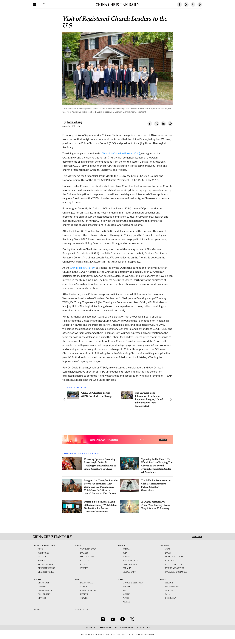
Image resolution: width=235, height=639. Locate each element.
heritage (170, 561)
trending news (88, 549)
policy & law (87, 557)
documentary (172, 587)
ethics (83, 564)
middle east (129, 572)
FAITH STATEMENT (124, 628)
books (168, 553)
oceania (127, 568)
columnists (44, 594)
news (40, 549)
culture (164, 546)
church (169, 583)
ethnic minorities (174, 568)
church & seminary (133, 583)
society (84, 553)
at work (84, 587)
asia (125, 553)
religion (84, 561)
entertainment (88, 590)
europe (126, 557)
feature (42, 557)
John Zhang (74, 122)
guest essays (45, 590)
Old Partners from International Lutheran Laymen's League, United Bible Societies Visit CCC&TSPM (149, 399)
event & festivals (174, 564)
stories (84, 568)
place (126, 598)
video (163, 579)
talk (167, 594)
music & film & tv (174, 557)
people (126, 602)
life (77, 579)
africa (126, 549)
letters (42, 598)
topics (41, 561)
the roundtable (46, 564)
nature (126, 594)
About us (90, 628)
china (78, 546)
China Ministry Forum (82, 267)
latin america (130, 564)
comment (43, 587)
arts (167, 549)
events (126, 587)
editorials (43, 583)
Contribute (105, 628)
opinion (37, 579)
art (124, 590)
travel (84, 598)
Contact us (143, 628)
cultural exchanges (176, 572)
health (84, 594)
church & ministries (44, 546)
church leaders (46, 568)
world (121, 546)
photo (121, 579)
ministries (43, 553)
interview (170, 598)
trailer (169, 590)
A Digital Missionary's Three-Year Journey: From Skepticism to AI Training (155, 505)
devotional (86, 583)
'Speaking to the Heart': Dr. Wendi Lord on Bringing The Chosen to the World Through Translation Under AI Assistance (156, 466)
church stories (46, 572)
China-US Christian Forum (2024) (121, 153)
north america (130, 561)
